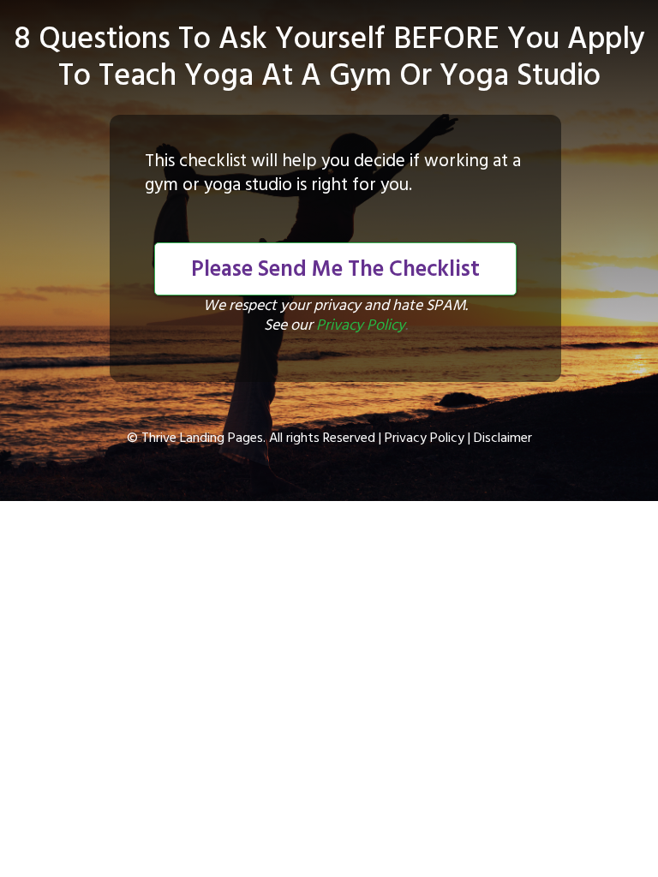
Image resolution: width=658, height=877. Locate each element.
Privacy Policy (360, 325)
